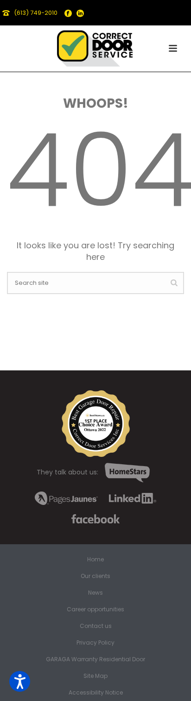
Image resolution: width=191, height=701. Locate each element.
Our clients (95, 576)
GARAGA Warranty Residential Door (95, 659)
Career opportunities (95, 609)
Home (95, 559)
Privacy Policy (95, 642)
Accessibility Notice (96, 692)
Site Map (95, 676)
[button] (19, 681)
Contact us (96, 626)
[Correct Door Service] (95, 46)
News (95, 592)
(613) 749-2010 (35, 12)
